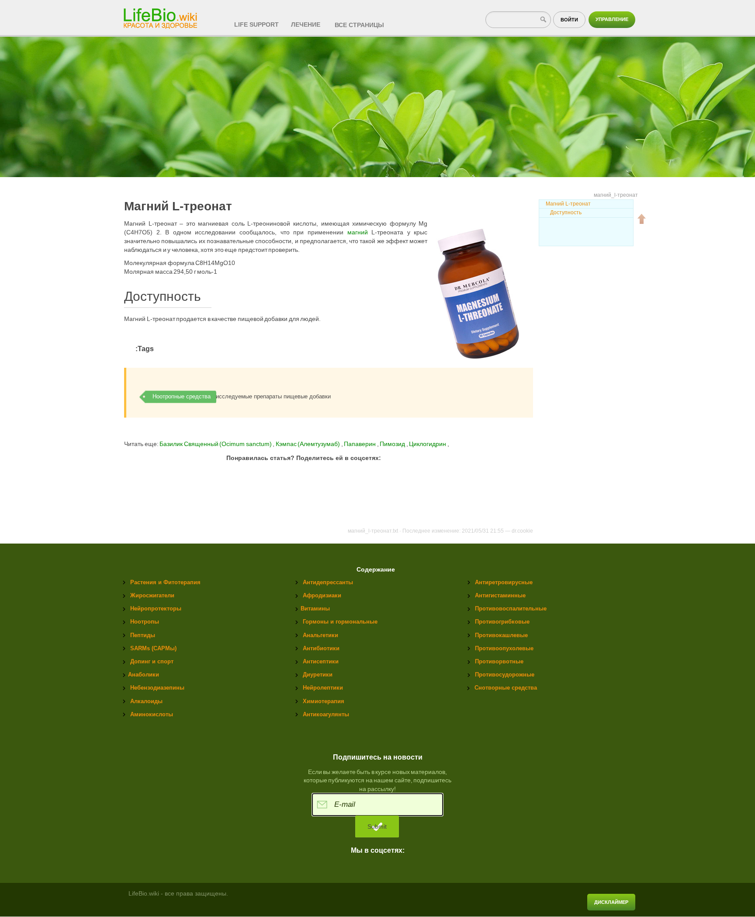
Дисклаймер (611, 902)
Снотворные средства (505, 687)
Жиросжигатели (152, 595)
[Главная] (161, 15)
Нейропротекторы (155, 608)
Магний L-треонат (568, 204)
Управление (612, 19)
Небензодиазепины (157, 687)
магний (357, 232)
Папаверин (360, 443)
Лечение (305, 24)
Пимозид (393, 443)
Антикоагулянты (326, 714)
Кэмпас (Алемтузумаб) (308, 443)
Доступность (566, 212)
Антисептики (321, 661)
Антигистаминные (500, 595)
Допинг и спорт (151, 661)
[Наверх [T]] (642, 219)
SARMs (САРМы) (153, 648)
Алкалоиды (146, 701)
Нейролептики (323, 687)
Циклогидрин (428, 443)
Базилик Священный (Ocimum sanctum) (216, 443)
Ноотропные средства (181, 396)
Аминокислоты (151, 714)
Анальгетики (320, 635)
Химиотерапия (323, 701)
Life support (256, 24)
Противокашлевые (501, 635)
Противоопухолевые (504, 648)
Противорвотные (499, 661)
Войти (569, 19)
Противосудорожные (504, 674)
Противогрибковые (502, 621)
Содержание (376, 569)
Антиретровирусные (504, 582)
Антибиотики (321, 648)
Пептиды (142, 635)
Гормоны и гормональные (340, 621)
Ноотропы (144, 621)
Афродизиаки (322, 595)
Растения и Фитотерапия (165, 582)
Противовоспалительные (511, 608)
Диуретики (317, 674)
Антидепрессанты (328, 582)
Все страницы (359, 24)
